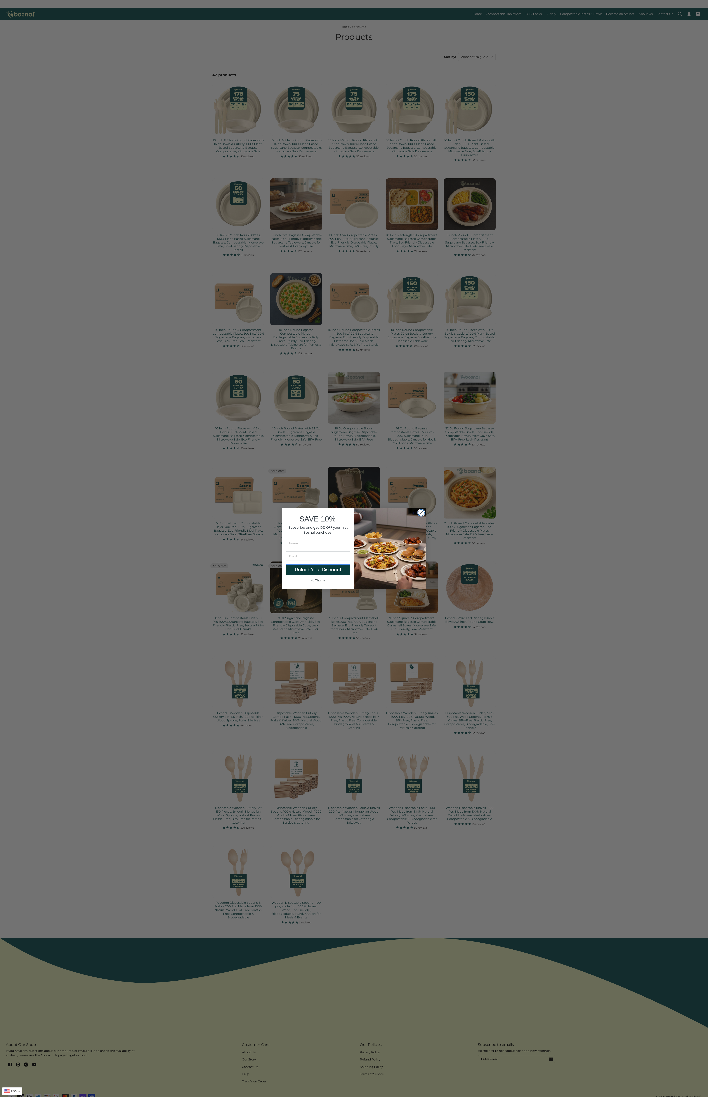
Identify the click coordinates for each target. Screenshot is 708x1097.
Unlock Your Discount (318, 570)
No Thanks (318, 580)
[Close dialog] (421, 512)
